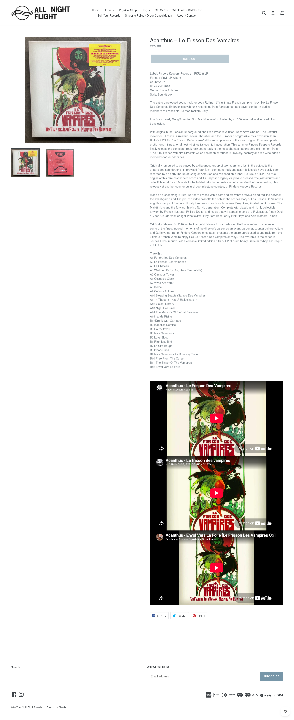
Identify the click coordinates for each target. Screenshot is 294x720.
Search (15, 667)
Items (108, 10)
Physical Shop (128, 10)
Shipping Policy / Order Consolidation (148, 15)
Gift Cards (161, 10)
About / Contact (186, 15)
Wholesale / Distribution (187, 10)
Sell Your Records (109, 15)
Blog (145, 10)
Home (96, 10)
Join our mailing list (158, 666)
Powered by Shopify (56, 707)
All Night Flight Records (30, 707)
